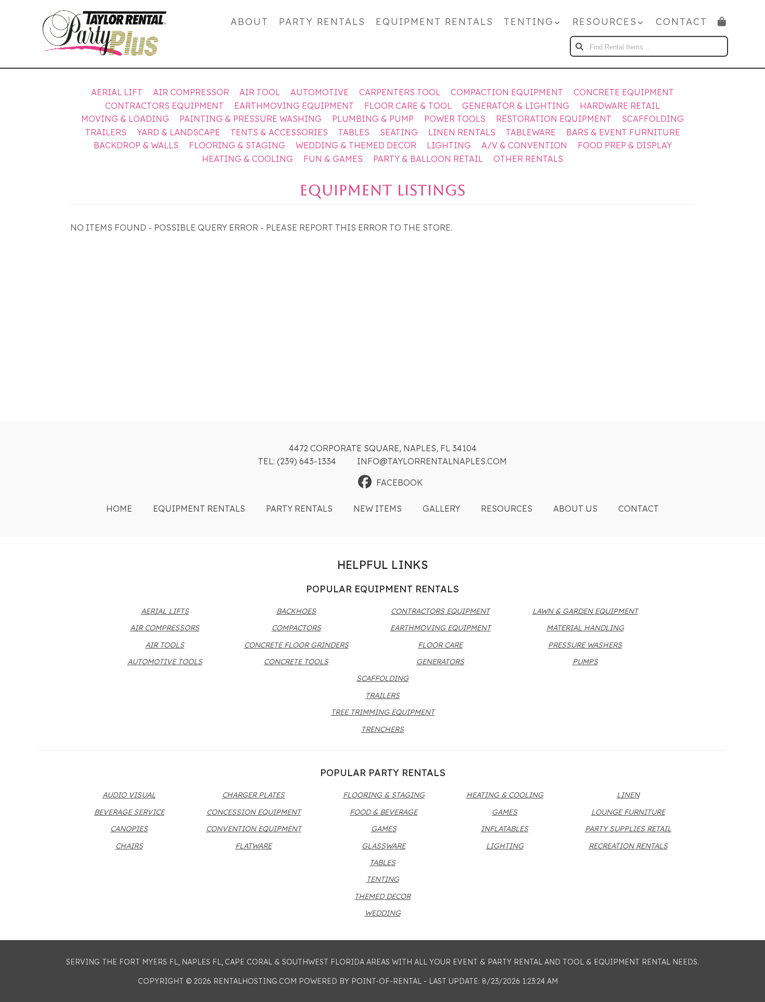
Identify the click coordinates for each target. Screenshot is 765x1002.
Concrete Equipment (623, 92)
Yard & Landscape (178, 132)
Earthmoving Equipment (294, 105)
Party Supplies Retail (628, 828)
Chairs (129, 846)
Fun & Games (333, 159)
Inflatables (504, 828)
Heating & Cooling (247, 159)
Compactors (296, 627)
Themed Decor (382, 896)
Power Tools (455, 118)
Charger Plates (253, 795)
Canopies (129, 828)
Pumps (585, 661)
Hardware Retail (620, 105)
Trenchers (382, 729)
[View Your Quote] (722, 22)
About (250, 22)
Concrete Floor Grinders (296, 645)
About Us (575, 508)
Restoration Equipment (553, 118)
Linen (628, 795)
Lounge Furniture (628, 812)
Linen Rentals (461, 132)
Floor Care (440, 645)
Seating (399, 132)
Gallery (441, 508)
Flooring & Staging (237, 145)
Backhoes (296, 611)
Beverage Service (129, 812)
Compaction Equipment (507, 92)
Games (384, 828)
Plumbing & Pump (373, 118)
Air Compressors (164, 627)
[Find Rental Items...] (580, 46)
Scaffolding (653, 118)
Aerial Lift (117, 92)
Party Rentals (322, 22)
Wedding (383, 913)
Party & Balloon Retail (428, 159)
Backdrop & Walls (136, 145)
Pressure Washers (585, 645)
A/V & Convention (524, 145)
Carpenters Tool (399, 92)
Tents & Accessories (279, 132)
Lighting (449, 145)
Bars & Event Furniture (623, 132)
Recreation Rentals (628, 846)
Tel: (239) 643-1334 (297, 461)
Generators (440, 661)
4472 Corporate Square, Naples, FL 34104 (383, 448)
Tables (353, 132)
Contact (681, 22)
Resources (506, 508)
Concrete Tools (296, 661)
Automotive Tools (165, 661)
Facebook (399, 482)
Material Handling (585, 627)
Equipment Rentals (434, 22)
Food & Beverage (383, 812)
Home (119, 508)
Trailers (105, 132)
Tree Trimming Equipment (383, 712)
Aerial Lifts (165, 611)
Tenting (382, 879)
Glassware (383, 846)
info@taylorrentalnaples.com (432, 461)
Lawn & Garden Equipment (585, 611)
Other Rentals (528, 159)
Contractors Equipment (164, 105)
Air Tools (164, 645)
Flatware (253, 846)
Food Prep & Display (625, 145)
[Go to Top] (745, 983)
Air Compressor (191, 92)
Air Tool (259, 92)
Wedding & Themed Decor (356, 145)
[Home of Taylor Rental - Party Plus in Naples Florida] (105, 34)
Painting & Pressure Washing (251, 118)
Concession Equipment (254, 812)
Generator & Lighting (515, 105)
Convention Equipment (253, 828)
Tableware (531, 132)
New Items (377, 508)
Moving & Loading (125, 118)
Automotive (319, 92)
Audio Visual (129, 795)
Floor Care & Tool (408, 105)
